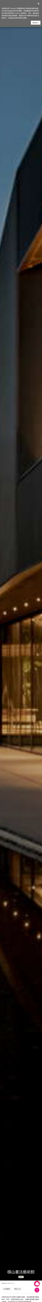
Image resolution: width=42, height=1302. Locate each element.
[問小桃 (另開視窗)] (37, 1284)
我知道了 (36, 22)
